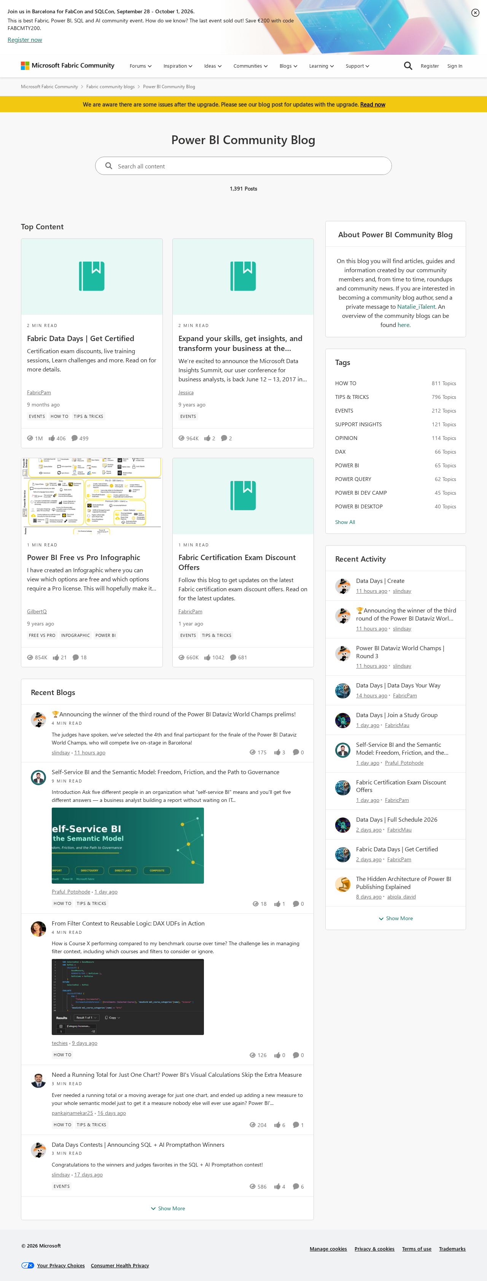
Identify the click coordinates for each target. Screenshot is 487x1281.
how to (345, 383)
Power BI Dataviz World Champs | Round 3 (400, 652)
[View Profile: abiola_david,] (342, 884)
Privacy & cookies (375, 1248)
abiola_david (401, 896)
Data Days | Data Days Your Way (398, 685)
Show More (171, 1208)
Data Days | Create (380, 580)
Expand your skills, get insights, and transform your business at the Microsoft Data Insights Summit (240, 342)
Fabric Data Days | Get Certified (80, 338)
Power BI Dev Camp (361, 492)
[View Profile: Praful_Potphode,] (38, 777)
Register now (25, 39)
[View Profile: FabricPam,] (342, 690)
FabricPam (39, 392)
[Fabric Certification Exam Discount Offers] (243, 496)
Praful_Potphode (71, 891)
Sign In (454, 65)
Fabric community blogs (110, 86)
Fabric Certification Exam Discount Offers (237, 561)
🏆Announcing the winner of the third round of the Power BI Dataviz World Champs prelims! (174, 714)
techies (60, 1042)
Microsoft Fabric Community (49, 86)
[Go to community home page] (68, 66)
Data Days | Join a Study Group (397, 715)
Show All (345, 521)
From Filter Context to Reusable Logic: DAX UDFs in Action (128, 923)
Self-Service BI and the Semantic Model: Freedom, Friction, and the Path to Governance (165, 772)
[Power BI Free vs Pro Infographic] (91, 496)
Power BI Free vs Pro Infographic (83, 557)
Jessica (186, 392)
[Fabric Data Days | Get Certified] (91, 277)
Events (344, 410)
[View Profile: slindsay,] (38, 719)
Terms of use (416, 1248)
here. (404, 325)
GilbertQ (37, 611)
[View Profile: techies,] (38, 929)
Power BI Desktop (359, 506)
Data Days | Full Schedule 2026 (397, 819)
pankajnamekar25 (72, 1112)
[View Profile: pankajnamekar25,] (38, 1080)
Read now (372, 104)
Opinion (346, 437)
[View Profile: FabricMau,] (342, 720)
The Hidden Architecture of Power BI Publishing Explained (403, 883)
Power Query (353, 479)
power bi (347, 465)
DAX (340, 451)
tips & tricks (352, 396)
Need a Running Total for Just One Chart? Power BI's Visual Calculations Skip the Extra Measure (177, 1074)
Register (430, 65)
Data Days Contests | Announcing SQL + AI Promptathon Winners (138, 1144)
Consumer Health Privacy (120, 1265)
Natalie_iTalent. (417, 306)
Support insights (358, 424)
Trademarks (452, 1248)
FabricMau (397, 725)
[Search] (408, 65)
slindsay (61, 752)
